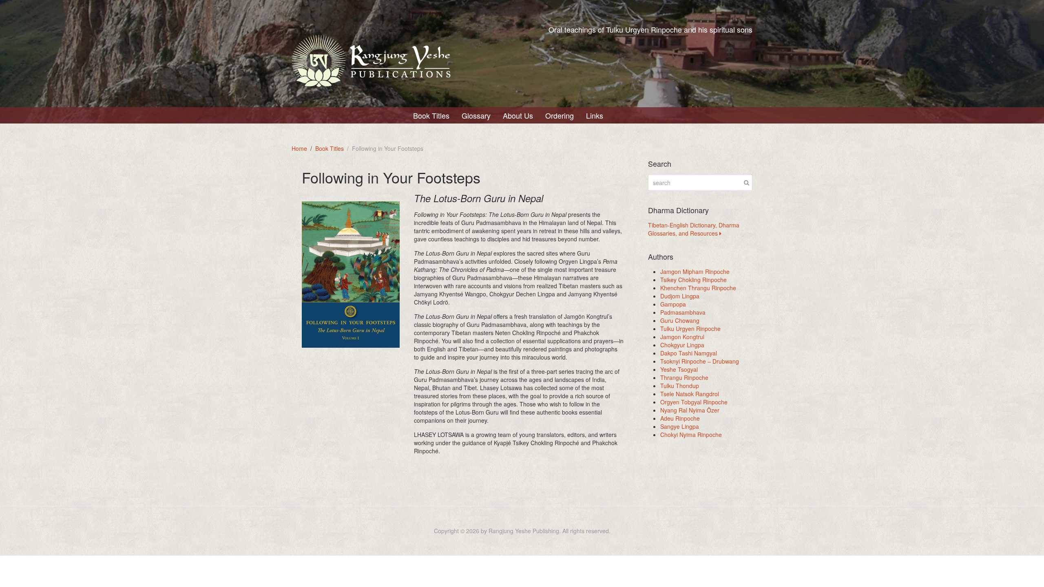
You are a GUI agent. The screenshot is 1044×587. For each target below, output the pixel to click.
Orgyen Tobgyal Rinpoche (694, 402)
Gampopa (673, 304)
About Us (518, 115)
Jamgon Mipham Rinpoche (695, 271)
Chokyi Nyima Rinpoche (691, 434)
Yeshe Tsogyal (679, 369)
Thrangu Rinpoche (684, 377)
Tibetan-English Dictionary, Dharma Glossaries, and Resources (693, 229)
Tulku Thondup (679, 386)
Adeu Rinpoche (680, 418)
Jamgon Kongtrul (682, 337)
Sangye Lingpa (679, 426)
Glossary (476, 115)
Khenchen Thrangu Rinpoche (698, 288)
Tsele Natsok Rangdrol (689, 394)
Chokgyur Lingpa (682, 345)
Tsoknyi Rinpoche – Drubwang (699, 361)
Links (594, 115)
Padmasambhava (683, 312)
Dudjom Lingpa (679, 296)
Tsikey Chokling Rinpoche (693, 280)
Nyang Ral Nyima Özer (689, 410)
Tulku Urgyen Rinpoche (690, 328)
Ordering (559, 115)
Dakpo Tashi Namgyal (688, 353)
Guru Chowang (679, 320)
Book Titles (431, 115)
